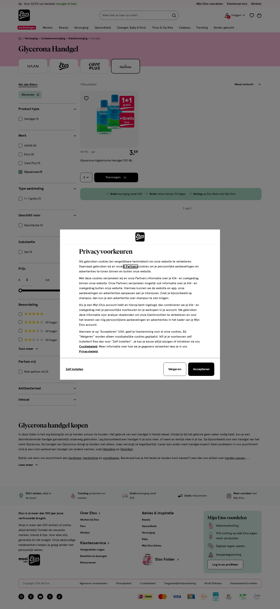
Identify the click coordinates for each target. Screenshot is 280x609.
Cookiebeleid (88, 346)
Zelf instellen (74, 369)
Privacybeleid (88, 351)
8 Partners (130, 266)
